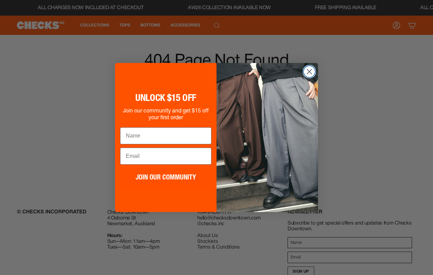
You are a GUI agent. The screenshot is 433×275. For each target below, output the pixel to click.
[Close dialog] (309, 72)
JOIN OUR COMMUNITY (166, 177)
